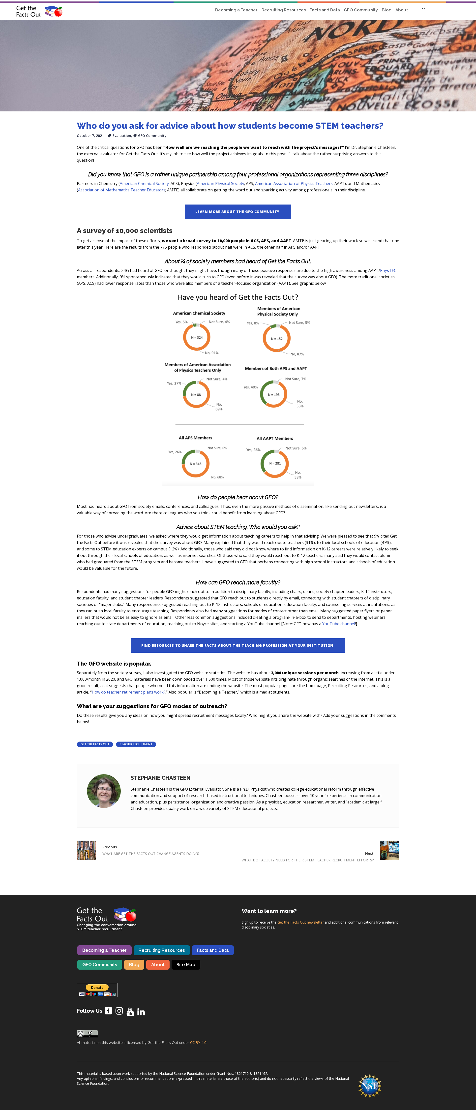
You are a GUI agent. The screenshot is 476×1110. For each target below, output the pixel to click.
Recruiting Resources (162, 950)
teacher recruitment (136, 744)
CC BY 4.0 (198, 1042)
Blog (134, 964)
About (158, 964)
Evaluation (122, 135)
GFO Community (152, 135)
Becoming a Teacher (104, 950)
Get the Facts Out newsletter (300, 922)
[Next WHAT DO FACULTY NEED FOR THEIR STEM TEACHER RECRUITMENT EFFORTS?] (386, 850)
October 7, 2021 (90, 135)
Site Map (186, 964)
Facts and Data (213, 950)
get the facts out (95, 744)
